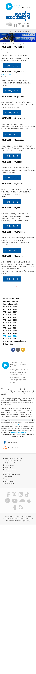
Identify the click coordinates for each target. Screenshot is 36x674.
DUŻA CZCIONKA (9, 481)
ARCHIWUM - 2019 (10, 306)
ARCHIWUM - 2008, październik (14, 96)
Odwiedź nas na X (15, 31)
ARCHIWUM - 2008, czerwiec (13, 183)
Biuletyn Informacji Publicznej (12, 474)
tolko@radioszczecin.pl (18, 432)
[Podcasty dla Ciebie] (15, 505)
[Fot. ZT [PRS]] (18, 74)
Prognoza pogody (10, 465)
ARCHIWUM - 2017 (10, 312)
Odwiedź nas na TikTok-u (21, 31)
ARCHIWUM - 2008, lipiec (12, 161)
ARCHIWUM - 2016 (10, 314)
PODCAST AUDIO (12, 442)
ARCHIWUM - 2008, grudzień (13, 46)
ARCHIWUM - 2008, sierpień (13, 140)
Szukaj (29, 31)
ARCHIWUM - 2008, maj (11, 207)
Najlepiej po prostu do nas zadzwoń (10, 31)
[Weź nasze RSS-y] (21, 505)
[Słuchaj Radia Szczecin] (9, 6)
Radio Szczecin (7, 44)
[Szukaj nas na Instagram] (21, 492)
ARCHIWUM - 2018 (10, 309)
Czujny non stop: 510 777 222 (13, 460)
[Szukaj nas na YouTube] (15, 498)
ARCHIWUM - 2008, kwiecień (13, 231)
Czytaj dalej (12, 66)
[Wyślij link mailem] (23, 350)
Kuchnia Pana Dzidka (11, 304)
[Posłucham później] (18, 424)
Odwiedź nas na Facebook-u (13, 31)
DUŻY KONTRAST (9, 483)
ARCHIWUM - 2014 (10, 320)
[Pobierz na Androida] (22, 498)
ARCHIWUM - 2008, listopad (13, 71)
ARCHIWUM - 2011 (10, 328)
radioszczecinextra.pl (10, 470)
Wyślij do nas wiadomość (26, 31)
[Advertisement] (18, 545)
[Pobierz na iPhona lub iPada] (29, 498)
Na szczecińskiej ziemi (18, 44)
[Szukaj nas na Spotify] (7, 498)
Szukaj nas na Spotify (23, 31)
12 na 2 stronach (18, 289)
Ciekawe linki (8, 344)
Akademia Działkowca (11, 301)
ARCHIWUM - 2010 (10, 330)
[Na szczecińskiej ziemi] (18, 37)
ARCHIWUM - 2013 (10, 322)
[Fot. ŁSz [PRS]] (18, 50)
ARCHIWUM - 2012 (10, 325)
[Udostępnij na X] (18, 350)
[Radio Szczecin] (18, 16)
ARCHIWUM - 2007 (10, 338)
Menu (33, 31)
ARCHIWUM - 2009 (10, 333)
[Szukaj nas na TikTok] (27, 492)
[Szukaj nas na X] (14, 492)
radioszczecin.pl (9, 467)
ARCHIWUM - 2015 (10, 317)
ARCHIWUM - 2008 (10, 336)
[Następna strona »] (21, 286)
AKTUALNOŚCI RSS (12, 447)
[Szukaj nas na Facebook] (8, 492)
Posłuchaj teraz (9, 476)
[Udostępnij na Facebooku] (13, 350)
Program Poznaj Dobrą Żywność (15, 341)
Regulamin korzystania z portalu (19, 518)
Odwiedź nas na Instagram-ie (18, 31)
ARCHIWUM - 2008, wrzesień (13, 118)
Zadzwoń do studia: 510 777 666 (13, 458)
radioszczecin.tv (9, 472)
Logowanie (8, 479)
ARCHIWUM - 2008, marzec (12, 256)
